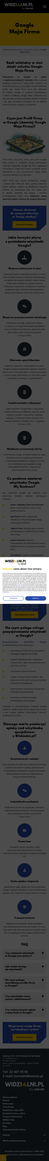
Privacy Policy (20, 584)
